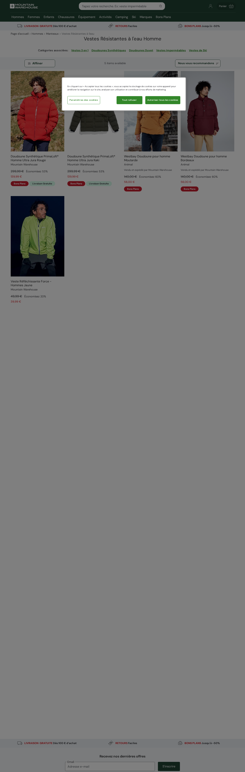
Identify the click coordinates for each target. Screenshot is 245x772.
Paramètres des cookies (83, 100)
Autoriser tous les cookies (162, 100)
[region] (124, 94)
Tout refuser (129, 100)
